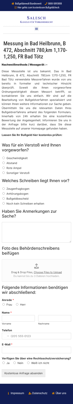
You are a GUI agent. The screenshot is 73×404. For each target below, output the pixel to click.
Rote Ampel (13, 168)
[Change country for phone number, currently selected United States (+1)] (6, 336)
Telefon (7, 330)
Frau (9, 304)
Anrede (8, 300)
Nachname (43, 323)
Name (7, 312)
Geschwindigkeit (17, 158)
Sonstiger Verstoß (18, 173)
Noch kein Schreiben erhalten (25, 203)
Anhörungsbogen (17, 193)
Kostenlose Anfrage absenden (23, 373)
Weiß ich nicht (40, 363)
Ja (8, 363)
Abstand (11, 163)
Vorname (6, 323)
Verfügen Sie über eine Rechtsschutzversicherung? (36, 358)
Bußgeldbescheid (17, 198)
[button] (36, 28)
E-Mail (7, 344)
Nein (20, 363)
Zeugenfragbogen (17, 188)
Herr (23, 304)
